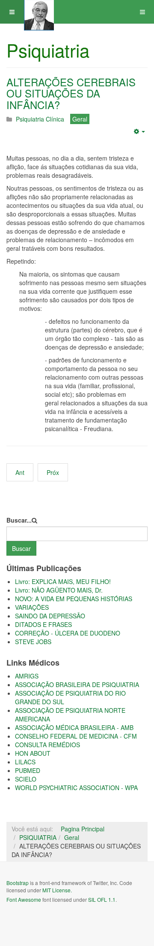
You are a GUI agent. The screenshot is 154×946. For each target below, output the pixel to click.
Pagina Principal (82, 828)
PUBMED (27, 770)
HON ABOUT (32, 753)
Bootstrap (17, 882)
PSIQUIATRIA (37, 837)
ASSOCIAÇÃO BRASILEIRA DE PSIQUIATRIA (77, 684)
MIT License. (57, 890)
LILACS (25, 761)
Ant (19, 472)
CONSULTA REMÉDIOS (47, 744)
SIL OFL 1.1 (102, 899)
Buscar (21, 548)
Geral (71, 837)
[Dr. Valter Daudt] (39, 12)
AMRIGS (26, 676)
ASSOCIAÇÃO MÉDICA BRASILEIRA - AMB (74, 727)
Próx (53, 472)
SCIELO (25, 779)
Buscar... (19, 520)
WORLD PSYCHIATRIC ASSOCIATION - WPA (76, 787)
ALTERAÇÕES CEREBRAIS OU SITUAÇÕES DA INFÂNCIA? (71, 93)
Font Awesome (23, 899)
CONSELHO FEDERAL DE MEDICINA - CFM (76, 736)
